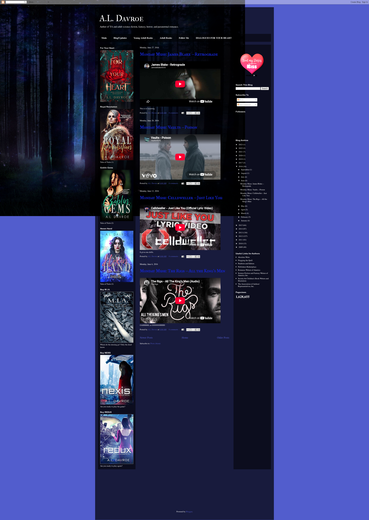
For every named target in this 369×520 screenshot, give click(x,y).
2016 (241, 166)
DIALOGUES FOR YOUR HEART (214, 37)
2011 (241, 239)
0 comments (173, 112)
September (245, 169)
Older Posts (223, 337)
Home (185, 337)
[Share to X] (193, 113)
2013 (241, 232)
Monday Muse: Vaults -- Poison (168, 127)
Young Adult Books (143, 37)
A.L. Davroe (121, 18)
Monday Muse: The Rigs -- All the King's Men (182, 270)
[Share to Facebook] (195, 113)
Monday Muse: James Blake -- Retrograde (179, 54)
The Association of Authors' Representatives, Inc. (249, 285)
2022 (241, 148)
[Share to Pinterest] (198, 113)
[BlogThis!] (190, 113)
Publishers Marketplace (247, 266)
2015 (241, 225)
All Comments (245, 104)
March (243, 213)
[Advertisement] (116, 490)
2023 (241, 144)
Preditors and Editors (246, 263)
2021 (241, 151)
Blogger (189, 511)
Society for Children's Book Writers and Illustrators (253, 279)
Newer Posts (146, 337)
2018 (241, 159)
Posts (241, 100)
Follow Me (184, 37)
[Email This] (187, 113)
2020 (241, 155)
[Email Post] (182, 112)
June (243, 180)
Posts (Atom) (155, 343)
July (243, 177)
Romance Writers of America (249, 270)
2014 (241, 228)
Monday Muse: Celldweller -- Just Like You (181, 197)
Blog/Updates (120, 37)
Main (104, 37)
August (244, 173)
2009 (241, 247)
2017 (241, 162)
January (244, 220)
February (244, 217)
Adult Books (166, 37)
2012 (241, 236)
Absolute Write (244, 257)
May (243, 206)
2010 (241, 243)
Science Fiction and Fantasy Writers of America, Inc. (253, 274)
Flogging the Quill (245, 260)
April (243, 209)
